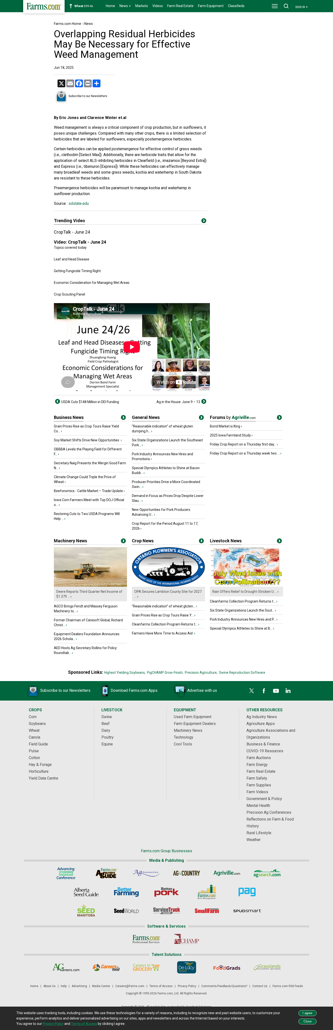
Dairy (105, 730)
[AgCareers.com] (66, 967)
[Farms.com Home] (44, 6)
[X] (251, 690)
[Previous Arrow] (57, 401)
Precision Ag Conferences (268, 812)
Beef (105, 723)
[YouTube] (276, 690)
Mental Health (258, 805)
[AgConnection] (146, 873)
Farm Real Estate (180, 6)
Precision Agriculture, (201, 672)
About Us (49, 986)
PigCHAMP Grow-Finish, (165, 672)
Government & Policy (264, 798)
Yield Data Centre (43, 778)
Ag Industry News (261, 716)
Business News (69, 417)
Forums (233, 417)
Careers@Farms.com (129, 986)
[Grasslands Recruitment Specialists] (267, 967)
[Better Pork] (166, 892)
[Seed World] (126, 910)
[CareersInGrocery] (146, 967)
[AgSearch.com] (267, 873)
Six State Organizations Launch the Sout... (242, 610)
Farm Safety (256, 778)
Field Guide (38, 744)
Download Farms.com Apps (134, 690)
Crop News (143, 540)
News (88, 24)
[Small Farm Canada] (207, 910)
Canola (34, 737)
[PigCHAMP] (186, 939)
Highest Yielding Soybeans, (125, 672)
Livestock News (226, 540)
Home (110, 6)
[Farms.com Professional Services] (146, 939)
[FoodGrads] (227, 967)
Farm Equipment (211, 6)
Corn (33, 716)
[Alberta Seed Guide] (86, 892)
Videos (157, 6)
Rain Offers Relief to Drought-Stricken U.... (244, 592)
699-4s (83, 6)
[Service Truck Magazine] (166, 910)
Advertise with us (202, 690)
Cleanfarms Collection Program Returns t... (164, 624)
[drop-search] (286, 6)
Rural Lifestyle (258, 833)
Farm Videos (257, 792)
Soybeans (37, 723)
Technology (183, 737)
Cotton (34, 757)
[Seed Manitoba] (86, 910)
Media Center (101, 986)
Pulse (34, 751)
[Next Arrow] (203, 401)
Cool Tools (183, 744)
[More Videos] (203, 221)
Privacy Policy (187, 986)
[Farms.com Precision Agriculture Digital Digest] (247, 892)
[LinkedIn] (288, 690)
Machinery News (70, 540)
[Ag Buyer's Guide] (106, 873)
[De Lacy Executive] (186, 967)
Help (64, 986)
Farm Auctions (258, 757)
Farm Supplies (258, 785)
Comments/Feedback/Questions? (224, 986)
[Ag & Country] (186, 873)
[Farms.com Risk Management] (207, 892)
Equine (107, 744)
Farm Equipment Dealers (195, 723)
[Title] (123, 418)
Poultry (107, 737)
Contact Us (259, 986)
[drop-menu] (274, 6)
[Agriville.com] (227, 873)
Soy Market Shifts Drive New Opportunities (87, 440)
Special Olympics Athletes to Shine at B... (241, 628)
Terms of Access (161, 986)
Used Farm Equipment (192, 716)
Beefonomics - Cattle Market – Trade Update (88, 491)
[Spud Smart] (247, 910)
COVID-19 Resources (264, 751)
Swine (106, 716)
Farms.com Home (67, 24)
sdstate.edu (78, 203)
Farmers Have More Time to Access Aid (162, 633)
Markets (141, 6)
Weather (253, 839)
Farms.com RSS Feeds (288, 986)
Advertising (79, 986)
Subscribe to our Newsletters (88, 96)
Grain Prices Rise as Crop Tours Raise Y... (163, 615)
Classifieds (236, 6)
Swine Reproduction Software (242, 672)
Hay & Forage (40, 764)
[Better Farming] (126, 892)
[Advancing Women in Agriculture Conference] (66, 873)
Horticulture (39, 771)
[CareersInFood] (106, 967)
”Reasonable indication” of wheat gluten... (163, 606)
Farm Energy (257, 764)
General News (146, 417)
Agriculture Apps (260, 723)
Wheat (34, 730)
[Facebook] (264, 690)
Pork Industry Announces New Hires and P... (243, 619)
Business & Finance (263, 744)
